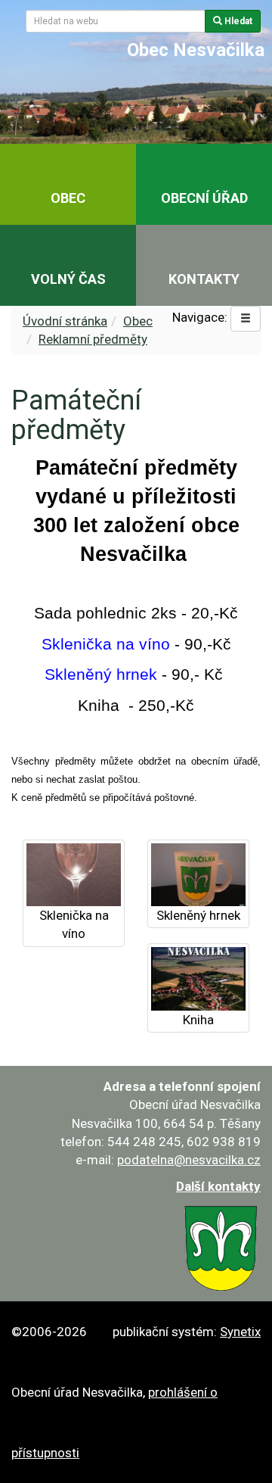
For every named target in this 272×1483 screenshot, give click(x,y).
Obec (138, 321)
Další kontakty (218, 1186)
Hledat (237, 21)
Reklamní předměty (93, 339)
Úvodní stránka (65, 321)
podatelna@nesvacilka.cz (189, 1159)
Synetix (240, 1331)
